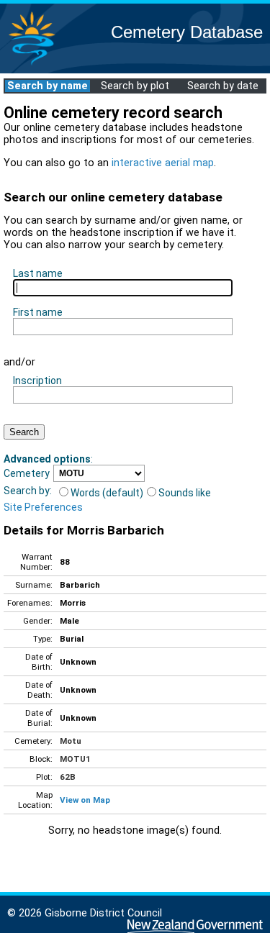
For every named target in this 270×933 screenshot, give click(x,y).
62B (68, 777)
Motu (70, 741)
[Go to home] (31, 64)
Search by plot (135, 86)
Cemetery (27, 473)
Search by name (47, 86)
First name (38, 312)
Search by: (28, 490)
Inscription (37, 380)
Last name (38, 273)
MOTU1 (75, 759)
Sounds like (184, 493)
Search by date (222, 86)
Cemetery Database (187, 32)
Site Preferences (43, 507)
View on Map (85, 800)
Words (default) (107, 493)
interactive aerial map (163, 163)
